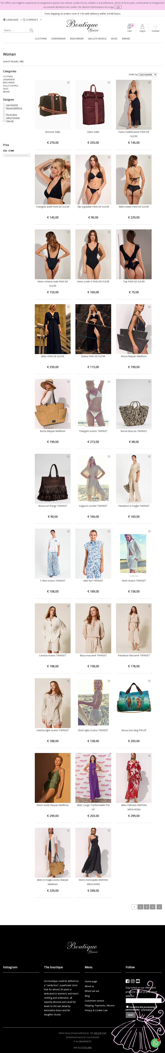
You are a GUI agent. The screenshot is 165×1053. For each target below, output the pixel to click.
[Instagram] (133, 981)
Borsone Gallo (52, 131)
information (147, 1009)
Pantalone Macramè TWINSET (134, 655)
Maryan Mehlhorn (14, 108)
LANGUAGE (13, 19)
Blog (87, 995)
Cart (129, 30)
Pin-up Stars (11, 114)
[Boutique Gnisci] (82, 32)
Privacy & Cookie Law (96, 1010)
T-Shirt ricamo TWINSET (52, 580)
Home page (91, 981)
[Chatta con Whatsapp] (155, 1047)
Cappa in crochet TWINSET (93, 505)
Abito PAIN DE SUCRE (52, 356)
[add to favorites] (68, 82)
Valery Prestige (13, 117)
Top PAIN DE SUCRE (134, 281)
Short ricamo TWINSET (134, 580)
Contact (155, 30)
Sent (131, 1014)
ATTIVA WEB (86, 1047)
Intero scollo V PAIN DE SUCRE (93, 281)
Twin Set (10, 121)
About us (89, 986)
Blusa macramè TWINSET (93, 655)
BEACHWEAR (77, 38)
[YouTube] (138, 981)
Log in (142, 30)
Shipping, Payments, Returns (100, 1005)
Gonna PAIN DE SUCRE (93, 356)
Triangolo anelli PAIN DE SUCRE (52, 206)
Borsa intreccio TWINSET (134, 431)
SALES (114, 38)
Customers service (94, 1000)
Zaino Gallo (93, 131)
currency (32, 19)
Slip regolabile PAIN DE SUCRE (93, 206)
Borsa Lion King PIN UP (133, 730)
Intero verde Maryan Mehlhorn (53, 805)
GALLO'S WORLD (97, 38)
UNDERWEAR (58, 38)
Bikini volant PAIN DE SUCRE (134, 206)
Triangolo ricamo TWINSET (93, 431)
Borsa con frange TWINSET (52, 505)
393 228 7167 (100, 1033)
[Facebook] (127, 981)
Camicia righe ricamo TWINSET (52, 730)
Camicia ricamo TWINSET (52, 655)
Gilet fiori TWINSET (93, 580)
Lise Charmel (12, 105)
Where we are (92, 991)
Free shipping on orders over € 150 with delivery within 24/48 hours (82, 13)
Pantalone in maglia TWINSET (134, 505)
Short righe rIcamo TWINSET (93, 730)
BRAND (126, 38)
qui (112, 7)
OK (118, 7)
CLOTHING (41, 38)
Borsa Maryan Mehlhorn (134, 356)
